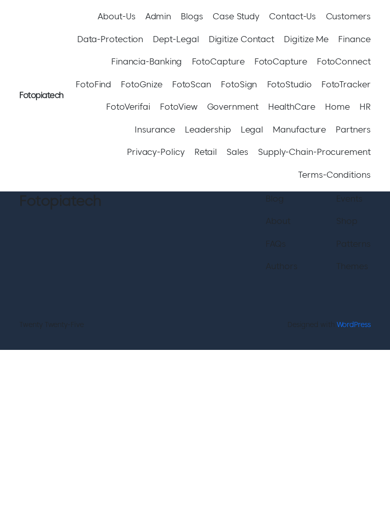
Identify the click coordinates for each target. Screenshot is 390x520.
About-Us (116, 16)
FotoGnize (141, 84)
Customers (348, 16)
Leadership (208, 129)
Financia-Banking (146, 61)
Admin (158, 16)
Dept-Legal (176, 39)
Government (232, 107)
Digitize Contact (241, 39)
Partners (353, 129)
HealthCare (291, 107)
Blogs (192, 16)
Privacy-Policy (156, 152)
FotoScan (191, 84)
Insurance (155, 129)
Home (337, 107)
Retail (205, 152)
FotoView (178, 107)
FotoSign (239, 84)
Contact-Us (292, 16)
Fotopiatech (41, 95)
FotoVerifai (128, 107)
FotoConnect (344, 61)
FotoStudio (289, 84)
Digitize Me (306, 39)
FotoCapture (218, 61)
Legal (252, 129)
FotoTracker (346, 84)
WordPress (354, 324)
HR (365, 107)
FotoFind (93, 84)
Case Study (236, 16)
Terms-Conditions (334, 175)
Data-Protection (110, 39)
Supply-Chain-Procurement (314, 152)
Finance (354, 39)
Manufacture (299, 129)
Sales (237, 152)
